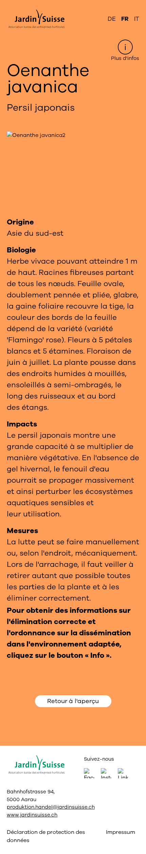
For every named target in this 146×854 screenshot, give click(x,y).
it (136, 19)
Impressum (119, 832)
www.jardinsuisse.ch (32, 814)
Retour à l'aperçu (73, 701)
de (112, 19)
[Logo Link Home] (36, 19)
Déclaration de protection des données (46, 836)
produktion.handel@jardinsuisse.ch (51, 807)
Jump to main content (73, 5)
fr (125, 19)
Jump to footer (73, 5)
